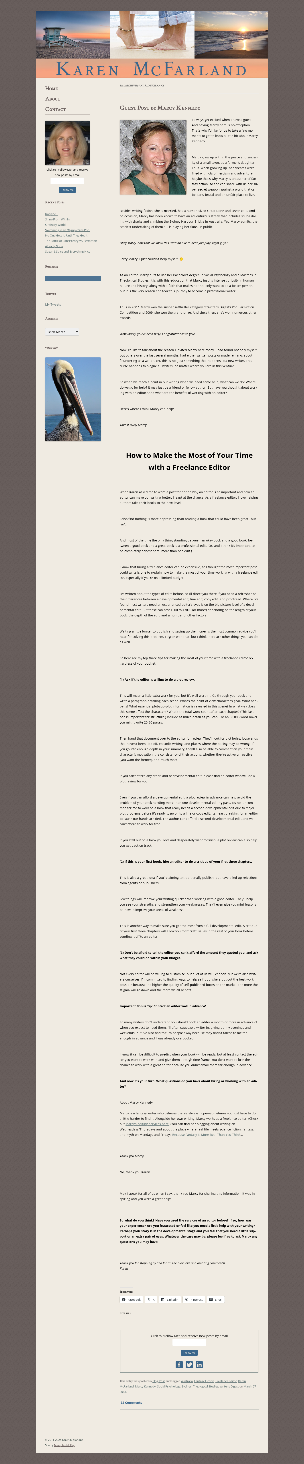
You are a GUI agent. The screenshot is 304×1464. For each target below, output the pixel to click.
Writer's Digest (229, 1386)
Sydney (187, 1386)
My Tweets (53, 304)
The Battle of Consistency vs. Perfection (71, 241)
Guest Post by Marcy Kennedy (160, 108)
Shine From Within (57, 219)
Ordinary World (55, 225)
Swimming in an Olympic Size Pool (67, 230)
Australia (187, 1381)
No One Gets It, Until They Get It (66, 235)
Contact (55, 109)
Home (51, 88)
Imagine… (51, 214)
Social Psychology (168, 1386)
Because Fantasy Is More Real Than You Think (206, 1134)
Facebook (179, 1364)
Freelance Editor (226, 1381)
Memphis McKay (64, 1445)
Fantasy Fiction (204, 1381)
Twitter (189, 1364)
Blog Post (158, 1381)
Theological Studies (205, 1386)
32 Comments (131, 1402)
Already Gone (54, 246)
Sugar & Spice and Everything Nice (67, 251)
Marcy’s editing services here (147, 1124)
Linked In (199, 1364)
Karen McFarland (152, 44)
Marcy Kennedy (145, 1386)
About (52, 99)
